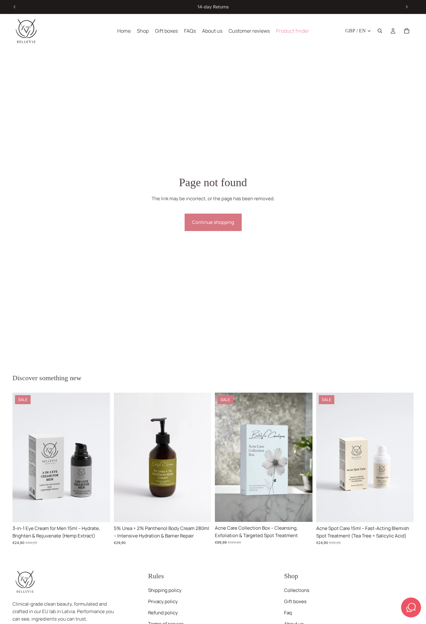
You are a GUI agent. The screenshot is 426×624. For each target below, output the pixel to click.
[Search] (380, 31)
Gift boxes (295, 601)
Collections (296, 590)
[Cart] (407, 31)
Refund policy (163, 612)
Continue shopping (213, 222)
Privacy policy (163, 601)
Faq (288, 612)
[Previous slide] (15, 7)
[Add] (100, 512)
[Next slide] (407, 7)
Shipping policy (165, 590)
